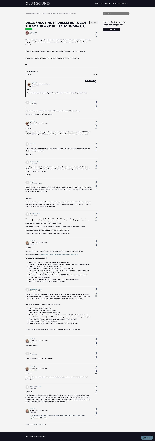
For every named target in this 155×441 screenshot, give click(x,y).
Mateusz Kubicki (35, 386)
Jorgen (32, 102)
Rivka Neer (33, 32)
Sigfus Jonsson (35, 161)
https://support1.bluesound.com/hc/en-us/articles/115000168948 (59, 254)
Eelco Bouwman (35, 289)
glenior (32, 353)
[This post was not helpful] (97, 37)
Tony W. (34, 82)
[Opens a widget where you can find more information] (147, 438)
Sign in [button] (107, 3)
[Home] (37, 3)
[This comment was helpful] (97, 102)
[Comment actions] (95, 83)
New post (111, 29)
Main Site (100, 3)
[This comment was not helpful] (97, 106)
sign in (31, 424)
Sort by (95, 74)
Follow (93, 22)
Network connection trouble (66, 13)
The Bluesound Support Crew (35, 13)
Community (51, 13)
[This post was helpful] (97, 32)
